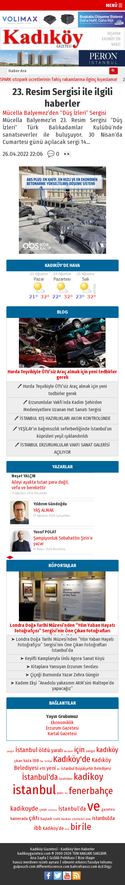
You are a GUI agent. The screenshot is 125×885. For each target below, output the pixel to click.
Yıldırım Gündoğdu (50, 504)
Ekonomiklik (62, 722)
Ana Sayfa (38, 858)
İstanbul (26, 750)
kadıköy (107, 750)
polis (60, 793)
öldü (44, 750)
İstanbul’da (72, 808)
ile (86, 826)
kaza (27, 760)
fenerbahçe (91, 791)
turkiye (48, 761)
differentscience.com (52, 866)
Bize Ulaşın (86, 858)
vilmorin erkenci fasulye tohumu (87, 862)
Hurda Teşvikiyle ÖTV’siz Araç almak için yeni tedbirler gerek (62, 374)
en (58, 769)
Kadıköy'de (71, 759)
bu (41, 761)
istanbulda (103, 818)
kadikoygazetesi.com (34, 853)
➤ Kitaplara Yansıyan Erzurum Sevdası (62, 666)
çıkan (18, 761)
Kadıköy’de (53, 828)
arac (88, 819)
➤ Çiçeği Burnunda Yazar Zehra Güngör (62, 675)
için (79, 749)
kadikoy (88, 776)
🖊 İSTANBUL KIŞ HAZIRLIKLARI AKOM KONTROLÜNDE (62, 418)
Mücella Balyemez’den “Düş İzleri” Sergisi (54, 113)
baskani (68, 751)
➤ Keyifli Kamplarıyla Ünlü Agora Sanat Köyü (62, 658)
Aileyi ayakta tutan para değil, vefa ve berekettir (40, 484)
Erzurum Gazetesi (62, 728)
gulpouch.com (24, 866)
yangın (10, 751)
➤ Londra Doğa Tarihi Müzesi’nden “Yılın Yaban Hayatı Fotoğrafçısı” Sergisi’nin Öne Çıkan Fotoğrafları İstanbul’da (62, 644)
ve (93, 806)
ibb (38, 828)
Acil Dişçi (104, 866)
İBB (36, 760)
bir (75, 826)
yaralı (57, 750)
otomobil (78, 819)
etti (42, 768)
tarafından (65, 779)
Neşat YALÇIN (23, 476)
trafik (56, 819)
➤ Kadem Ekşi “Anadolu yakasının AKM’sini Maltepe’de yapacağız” (62, 685)
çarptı (43, 810)
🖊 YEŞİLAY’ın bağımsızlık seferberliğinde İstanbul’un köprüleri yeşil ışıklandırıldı (62, 432)
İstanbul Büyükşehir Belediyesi (86, 768)
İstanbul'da (40, 777)
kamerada (19, 818)
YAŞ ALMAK (43, 510)
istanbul (34, 790)
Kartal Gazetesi (62, 733)
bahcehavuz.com (83, 866)
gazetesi (108, 809)
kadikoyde (24, 808)
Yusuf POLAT (44, 531)
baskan (66, 819)
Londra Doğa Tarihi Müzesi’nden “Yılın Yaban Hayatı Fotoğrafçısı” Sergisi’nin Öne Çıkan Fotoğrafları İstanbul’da (62, 630)
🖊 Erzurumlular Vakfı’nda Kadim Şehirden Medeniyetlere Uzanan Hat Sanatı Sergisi (62, 406)
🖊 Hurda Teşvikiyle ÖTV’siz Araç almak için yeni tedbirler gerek (62, 389)
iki (66, 793)
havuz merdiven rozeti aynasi (36, 862)
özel (67, 829)
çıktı (34, 817)
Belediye (52, 810)
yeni (51, 768)
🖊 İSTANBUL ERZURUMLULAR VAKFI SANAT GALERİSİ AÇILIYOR (62, 448)
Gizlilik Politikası (62, 858)
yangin (90, 751)
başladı (46, 819)
